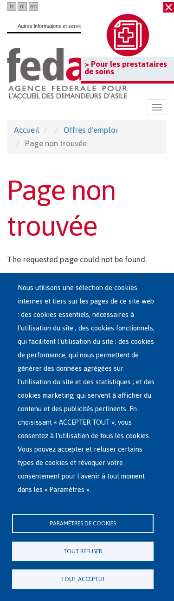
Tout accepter (82, 579)
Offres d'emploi (91, 130)
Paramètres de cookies (83, 523)
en (33, 6)
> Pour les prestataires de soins (125, 67)
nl (22, 6)
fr (11, 6)
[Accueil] (67, 73)
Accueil (26, 130)
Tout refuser (83, 551)
